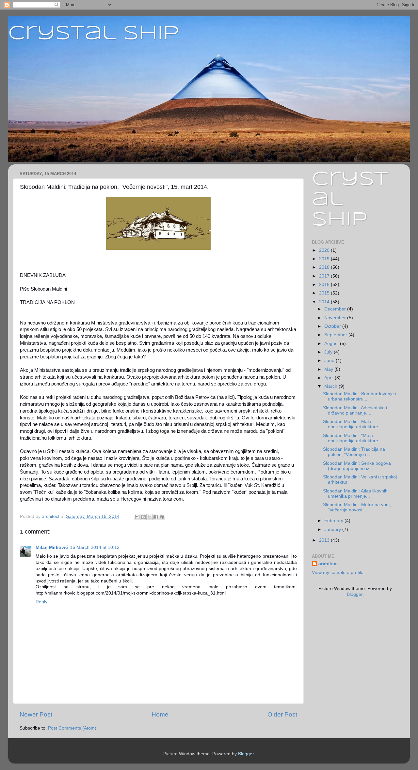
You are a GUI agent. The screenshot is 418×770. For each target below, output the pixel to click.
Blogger (354, 594)
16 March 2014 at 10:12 (95, 547)
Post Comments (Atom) (72, 728)
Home (160, 714)
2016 (325, 284)
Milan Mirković (52, 547)
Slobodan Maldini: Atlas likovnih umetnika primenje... (355, 494)
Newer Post (36, 714)
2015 (325, 293)
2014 (325, 301)
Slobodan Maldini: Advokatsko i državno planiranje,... (355, 410)
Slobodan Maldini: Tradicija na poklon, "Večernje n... (354, 452)
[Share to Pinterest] (162, 517)
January (333, 529)
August (332, 343)
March (331, 386)
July (329, 352)
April (329, 377)
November (335, 317)
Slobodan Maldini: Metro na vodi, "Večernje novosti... (357, 507)
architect (328, 563)
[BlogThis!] (143, 517)
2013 (325, 540)
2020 (325, 250)
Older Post (282, 714)
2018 (325, 267)
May (329, 369)
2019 (325, 258)
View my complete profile (337, 572)
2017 (325, 276)
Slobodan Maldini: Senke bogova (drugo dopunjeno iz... (357, 466)
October (333, 326)
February (334, 520)
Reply (41, 601)
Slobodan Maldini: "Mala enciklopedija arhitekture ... (353, 438)
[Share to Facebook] (156, 517)
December (335, 309)
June (330, 360)
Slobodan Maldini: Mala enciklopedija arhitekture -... (354, 424)
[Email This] (137, 517)
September (336, 334)
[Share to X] (149, 517)
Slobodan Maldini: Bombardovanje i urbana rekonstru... (359, 396)
